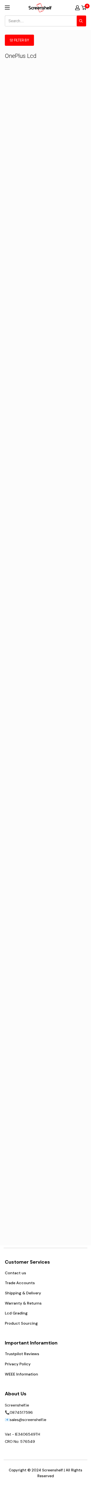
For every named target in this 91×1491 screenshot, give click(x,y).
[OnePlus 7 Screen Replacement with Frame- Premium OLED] (66, 517)
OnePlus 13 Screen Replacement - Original (66, 453)
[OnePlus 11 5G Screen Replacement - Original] (25, 175)
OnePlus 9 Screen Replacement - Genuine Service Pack (25, 708)
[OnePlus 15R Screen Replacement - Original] (25, 266)
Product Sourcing (21, 1323)
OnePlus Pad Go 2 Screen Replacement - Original (25, 871)
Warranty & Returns (23, 1303)
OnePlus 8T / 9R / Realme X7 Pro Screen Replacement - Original (25, 119)
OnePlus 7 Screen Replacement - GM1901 (66, 705)
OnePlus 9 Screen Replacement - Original (25, 1117)
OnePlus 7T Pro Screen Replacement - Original (25, 544)
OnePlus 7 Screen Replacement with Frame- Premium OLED (66, 544)
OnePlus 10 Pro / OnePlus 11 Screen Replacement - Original (66, 375)
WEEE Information (21, 1374)
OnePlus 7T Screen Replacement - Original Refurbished (66, 116)
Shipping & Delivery (23, 1293)
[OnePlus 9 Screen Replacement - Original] (25, 1093)
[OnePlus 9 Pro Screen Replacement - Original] (25, 430)
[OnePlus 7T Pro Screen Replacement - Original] (25, 517)
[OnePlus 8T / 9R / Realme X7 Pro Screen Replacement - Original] (25, 90)
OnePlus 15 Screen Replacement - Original (66, 949)
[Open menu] (7, 7)
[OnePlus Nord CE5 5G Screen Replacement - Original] (66, 844)
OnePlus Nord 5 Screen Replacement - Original (24, 952)
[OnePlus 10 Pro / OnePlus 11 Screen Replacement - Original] (66, 348)
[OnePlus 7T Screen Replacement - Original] (25, 348)
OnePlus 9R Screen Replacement (25, 1196)
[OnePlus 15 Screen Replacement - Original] (66, 926)
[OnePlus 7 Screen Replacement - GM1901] (66, 681)
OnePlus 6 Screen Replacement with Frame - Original (66, 786)
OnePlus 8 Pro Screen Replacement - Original (66, 1120)
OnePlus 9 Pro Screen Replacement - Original (24, 456)
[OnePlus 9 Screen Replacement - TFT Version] (66, 1007)
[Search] (81, 20)
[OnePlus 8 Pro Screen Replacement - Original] (66, 1093)
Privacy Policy (18, 1364)
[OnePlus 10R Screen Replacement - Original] (25, 599)
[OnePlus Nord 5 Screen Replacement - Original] (25, 926)
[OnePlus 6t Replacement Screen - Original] (25, 763)
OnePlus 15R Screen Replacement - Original (24, 293)
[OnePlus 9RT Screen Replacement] (66, 599)
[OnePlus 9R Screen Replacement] (25, 1175)
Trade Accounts (20, 1282)
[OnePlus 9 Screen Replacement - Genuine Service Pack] (25, 681)
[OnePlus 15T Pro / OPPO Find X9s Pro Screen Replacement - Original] (25, 1007)
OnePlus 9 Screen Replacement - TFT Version (66, 1031)
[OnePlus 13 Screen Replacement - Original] (66, 430)
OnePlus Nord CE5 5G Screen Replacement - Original (66, 871)
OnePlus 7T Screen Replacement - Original (25, 372)
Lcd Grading (16, 1313)
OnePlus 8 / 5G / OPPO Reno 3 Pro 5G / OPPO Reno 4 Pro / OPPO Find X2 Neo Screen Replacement (66, 207)
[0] (84, 7)
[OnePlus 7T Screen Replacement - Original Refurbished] (66, 90)
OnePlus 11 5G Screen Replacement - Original (24, 202)
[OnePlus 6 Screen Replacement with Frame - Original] (66, 763)
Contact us (15, 1272)
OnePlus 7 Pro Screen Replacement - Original (66, 293)
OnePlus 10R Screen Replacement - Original (24, 626)
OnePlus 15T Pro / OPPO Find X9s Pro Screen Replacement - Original (25, 1037)
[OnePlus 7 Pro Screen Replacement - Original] (66, 266)
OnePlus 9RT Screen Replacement (66, 623)
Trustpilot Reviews (22, 1353)
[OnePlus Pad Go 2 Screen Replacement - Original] (25, 844)
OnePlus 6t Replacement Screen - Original (25, 786)
